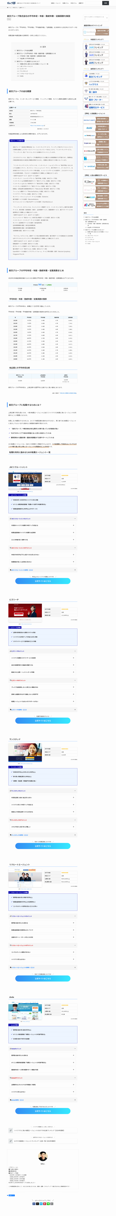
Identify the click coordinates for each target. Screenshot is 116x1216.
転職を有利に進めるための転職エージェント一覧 (34, 64)
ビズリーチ (23, 69)
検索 (105, 3)
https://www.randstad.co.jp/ (26, 763)
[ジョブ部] (11, 3)
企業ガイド (11, 1195)
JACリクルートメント (26, 66)
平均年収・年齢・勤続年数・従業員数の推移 (33, 56)
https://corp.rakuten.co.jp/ (37, 125)
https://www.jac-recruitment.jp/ (26, 491)
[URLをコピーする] (51, 1204)
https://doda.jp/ (26, 1021)
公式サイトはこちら (43, 581)
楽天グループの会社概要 (25, 50)
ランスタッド (24, 71)
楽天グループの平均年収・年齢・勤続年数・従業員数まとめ (36, 53)
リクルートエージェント (27, 73)
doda (21, 76)
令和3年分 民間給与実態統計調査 (68, 393)
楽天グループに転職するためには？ (28, 61)
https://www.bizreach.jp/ (26, 624)
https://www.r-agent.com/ (26, 889)
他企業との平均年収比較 (27, 58)
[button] (34, 1204)
